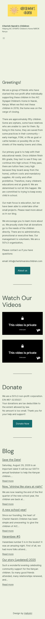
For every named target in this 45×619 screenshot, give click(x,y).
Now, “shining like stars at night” (22, 486)
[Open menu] (3, 38)
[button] (40, 49)
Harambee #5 (11, 536)
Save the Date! (11, 460)
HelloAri (28, 613)
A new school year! (14, 510)
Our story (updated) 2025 (19, 560)
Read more (8, 481)
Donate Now (22, 423)
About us (22, 270)
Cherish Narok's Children (15, 26)
